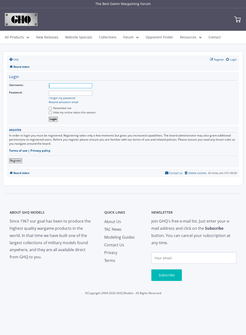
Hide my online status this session (74, 112)
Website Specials (78, 37)
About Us (112, 221)
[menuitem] (14, 59)
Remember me (62, 108)
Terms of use (18, 151)
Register (15, 161)
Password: (15, 92)
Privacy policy (40, 151)
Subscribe (167, 275)
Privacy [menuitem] (110, 252)
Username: (16, 85)
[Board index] (21, 19)
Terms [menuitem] (109, 260)
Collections (108, 37)
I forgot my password (62, 98)
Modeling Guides (119, 237)
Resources (188, 37)
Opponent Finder (159, 37)
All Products (14, 37)
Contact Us (114, 245)
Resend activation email (63, 102)
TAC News (113, 229)
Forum (128, 37)
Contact (215, 37)
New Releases (47, 37)
